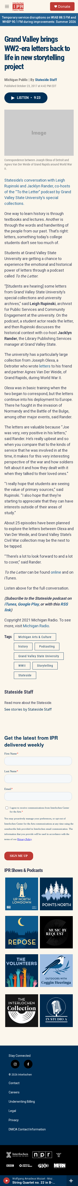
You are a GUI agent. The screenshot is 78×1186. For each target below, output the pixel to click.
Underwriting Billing (22, 1101)
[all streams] (72, 1180)
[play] (6, 1180)
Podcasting (47, 646)
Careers (14, 1092)
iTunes (10, 604)
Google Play (28, 604)
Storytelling (45, 665)
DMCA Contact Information (27, 1129)
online (56, 572)
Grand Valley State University (38, 656)
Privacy (14, 1120)
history (23, 646)
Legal (12, 1111)
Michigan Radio (36, 626)
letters (44, 366)
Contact (14, 1083)
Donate (64, 6)
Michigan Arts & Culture (35, 637)
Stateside (25, 675)
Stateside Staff (46, 80)
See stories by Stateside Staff (28, 709)
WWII (22, 665)
